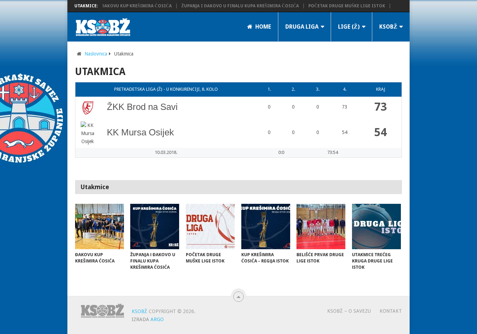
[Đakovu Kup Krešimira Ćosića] (99, 226)
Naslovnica (96, 54)
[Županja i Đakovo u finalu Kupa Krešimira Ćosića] (154, 226)
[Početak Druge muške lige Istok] (210, 226)
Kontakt (391, 311)
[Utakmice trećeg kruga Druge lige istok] (376, 226)
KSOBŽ (388, 26)
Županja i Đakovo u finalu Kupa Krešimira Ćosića (234, 5)
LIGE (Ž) (349, 26)
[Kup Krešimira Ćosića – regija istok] (265, 226)
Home (262, 26)
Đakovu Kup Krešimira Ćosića (130, 5)
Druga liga (301, 26)
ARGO (157, 319)
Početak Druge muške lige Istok (340, 5)
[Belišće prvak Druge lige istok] (320, 226)
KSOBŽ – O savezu (349, 311)
